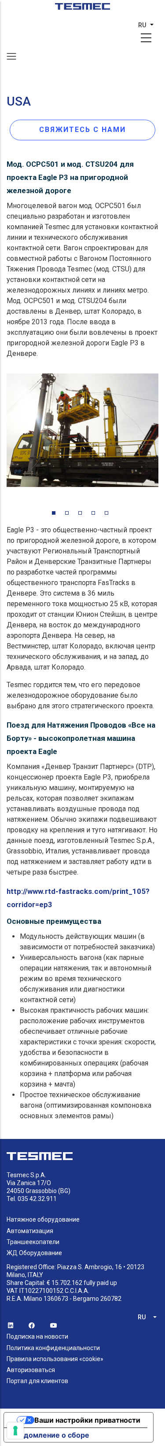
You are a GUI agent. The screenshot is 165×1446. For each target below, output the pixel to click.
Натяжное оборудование (43, 1219)
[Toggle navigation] (11, 56)
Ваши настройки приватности (87, 1420)
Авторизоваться (31, 1369)
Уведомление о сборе (50, 1435)
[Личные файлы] (82, 9)
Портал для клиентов (37, 1380)
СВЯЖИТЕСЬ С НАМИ (82, 129)
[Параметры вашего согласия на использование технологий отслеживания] (15, 1430)
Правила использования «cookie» (55, 1358)
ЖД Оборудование (34, 1252)
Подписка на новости (37, 1336)
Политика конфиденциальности (53, 1347)
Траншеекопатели (33, 1241)
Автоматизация (30, 1230)
